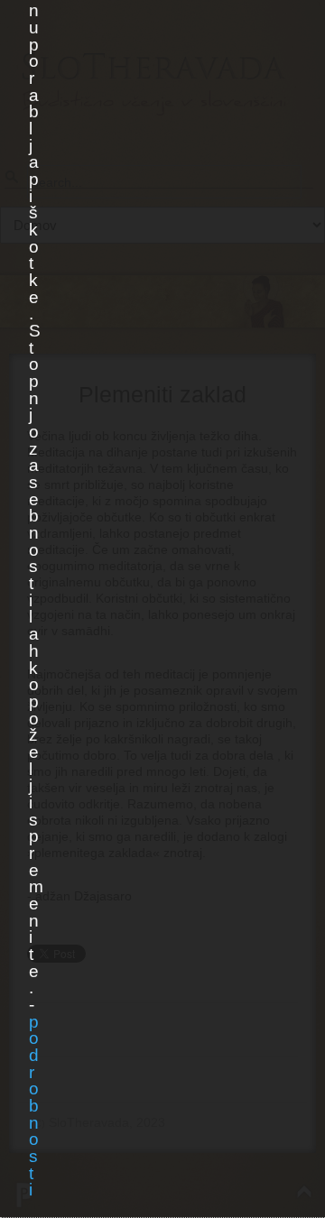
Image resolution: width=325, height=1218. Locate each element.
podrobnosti (33, 1106)
